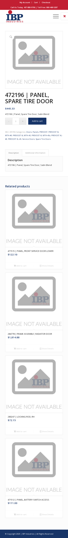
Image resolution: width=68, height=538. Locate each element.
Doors (29, 132)
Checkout (46, 2)
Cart (36, 2)
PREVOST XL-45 (14, 139)
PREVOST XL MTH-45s (41, 135)
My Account (25, 2)
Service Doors (28, 139)
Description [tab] (14, 153)
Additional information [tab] (35, 153)
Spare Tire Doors (43, 139)
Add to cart (37, 121)
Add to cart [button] (21, 265)
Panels (35, 132)
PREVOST (43, 132)
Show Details (47, 265)
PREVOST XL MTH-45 (22, 135)
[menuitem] (25, 2)
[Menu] (54, 16)
